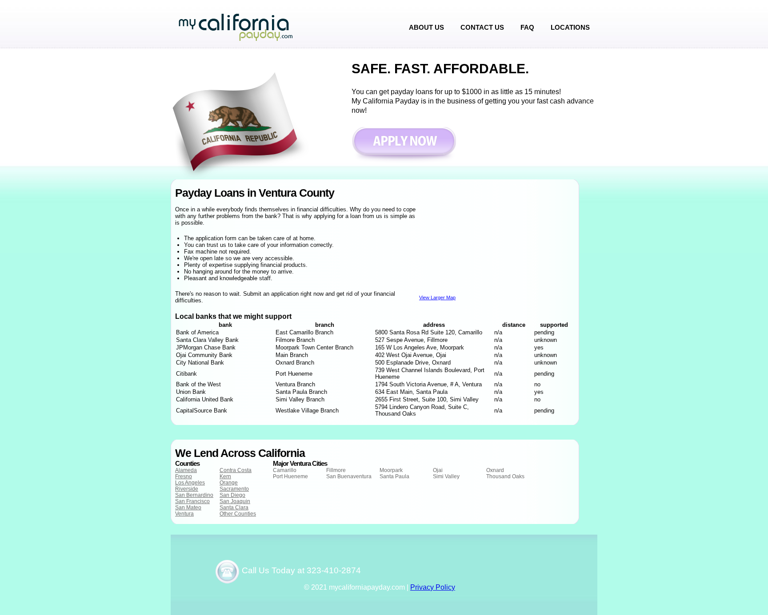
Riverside (186, 489)
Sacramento (234, 489)
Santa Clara (234, 507)
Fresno (183, 476)
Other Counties (238, 514)
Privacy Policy (432, 587)
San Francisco (192, 501)
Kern (225, 476)
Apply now (404, 145)
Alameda (186, 470)
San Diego (232, 495)
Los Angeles (190, 483)
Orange (229, 483)
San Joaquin (235, 501)
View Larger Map (437, 297)
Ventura (184, 514)
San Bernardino (194, 495)
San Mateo (188, 507)
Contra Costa (236, 470)
